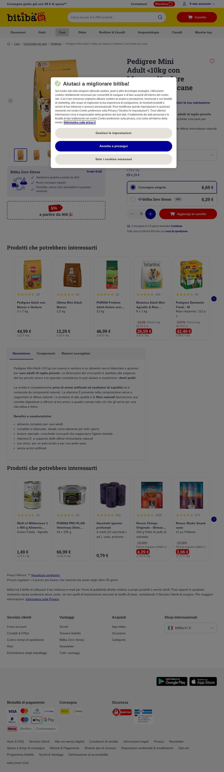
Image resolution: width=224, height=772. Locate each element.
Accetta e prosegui (114, 146)
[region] (114, 122)
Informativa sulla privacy (79, 122)
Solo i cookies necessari (113, 159)
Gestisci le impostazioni (113, 133)
